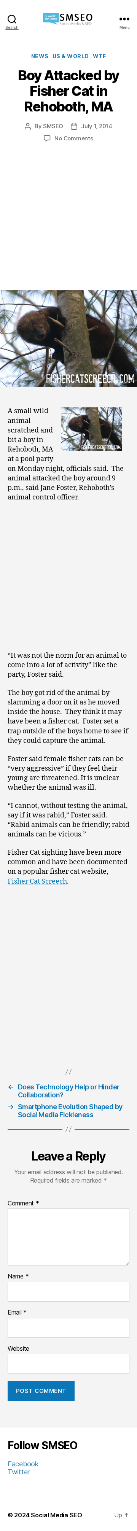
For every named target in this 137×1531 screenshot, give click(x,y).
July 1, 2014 (96, 126)
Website (18, 1348)
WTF (99, 56)
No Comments (73, 138)
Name (18, 1276)
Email (17, 1312)
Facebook (23, 1464)
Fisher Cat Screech (37, 881)
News (40, 56)
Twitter (19, 1472)
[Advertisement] (68, 209)
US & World (71, 56)
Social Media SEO (56, 1515)
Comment (23, 1203)
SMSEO (53, 126)
